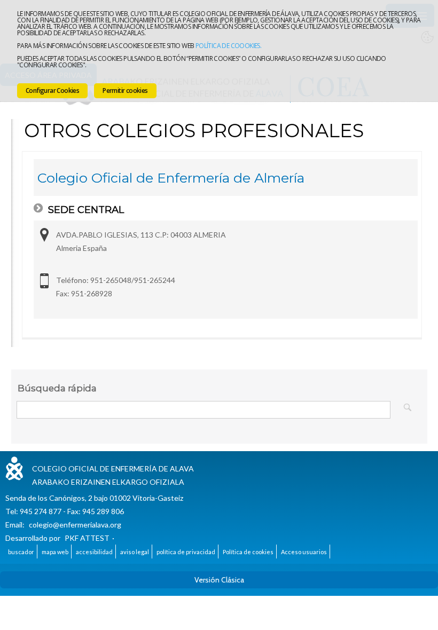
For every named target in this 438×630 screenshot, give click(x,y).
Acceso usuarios (304, 551)
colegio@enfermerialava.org (75, 524)
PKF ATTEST (87, 537)
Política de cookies (248, 551)
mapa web (55, 551)
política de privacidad (186, 551)
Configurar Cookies (52, 90)
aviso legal (134, 551)
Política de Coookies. (228, 45)
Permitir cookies (125, 90)
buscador (21, 551)
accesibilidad (94, 551)
